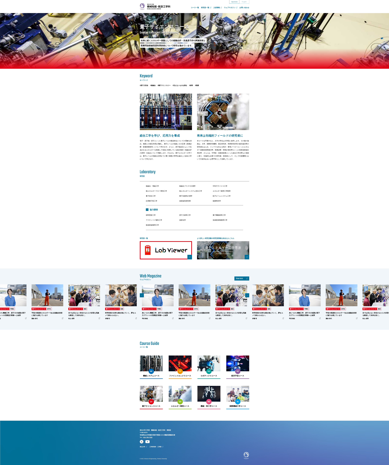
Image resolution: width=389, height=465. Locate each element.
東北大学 (142, 446)
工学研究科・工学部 (155, 446)
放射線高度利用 (185, 201)
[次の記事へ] (247, 295)
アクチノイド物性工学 (154, 220)
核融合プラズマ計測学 (187, 186)
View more (239, 278)
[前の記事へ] (142, 295)
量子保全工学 (151, 196)
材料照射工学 (151, 215)
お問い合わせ (244, 7)
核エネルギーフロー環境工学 (156, 191)
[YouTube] (147, 441)
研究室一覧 (205, 7)
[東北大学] (246, 455)
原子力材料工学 (185, 215)
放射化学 (182, 220)
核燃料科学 (217, 201)
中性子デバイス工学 (220, 186)
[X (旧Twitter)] (141, 441)
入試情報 (216, 7)
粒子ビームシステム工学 (222, 196)
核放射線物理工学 (152, 225)
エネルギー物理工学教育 (222, 191)
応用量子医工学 (151, 201)
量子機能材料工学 (219, 215)
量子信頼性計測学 (185, 196)
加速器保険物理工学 (220, 220)
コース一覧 (195, 7)
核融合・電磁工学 (152, 186)
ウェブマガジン (229, 7)
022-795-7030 (147, 437)
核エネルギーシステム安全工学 (190, 191)
